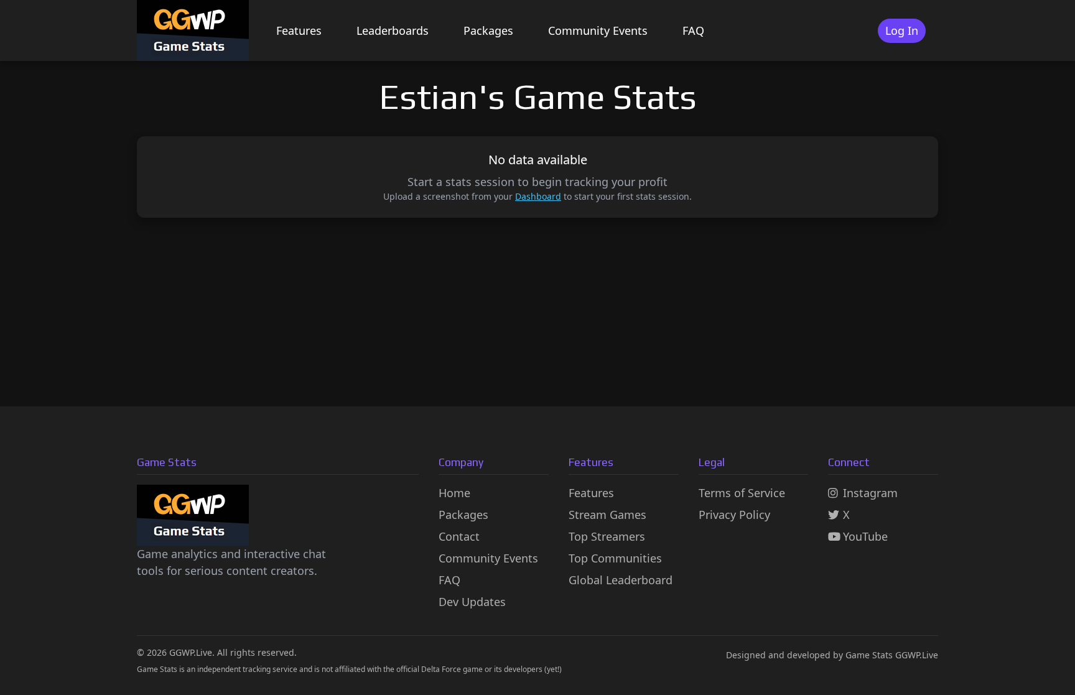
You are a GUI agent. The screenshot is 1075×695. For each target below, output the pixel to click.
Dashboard (538, 196)
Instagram (870, 492)
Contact (459, 536)
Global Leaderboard (620, 579)
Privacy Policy (734, 514)
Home (454, 492)
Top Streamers (607, 536)
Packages (488, 30)
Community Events (598, 30)
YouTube (865, 536)
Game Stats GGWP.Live (891, 655)
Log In (901, 30)
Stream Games (607, 514)
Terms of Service (742, 492)
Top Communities (615, 558)
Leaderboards (392, 30)
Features (299, 30)
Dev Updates (472, 601)
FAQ (693, 30)
